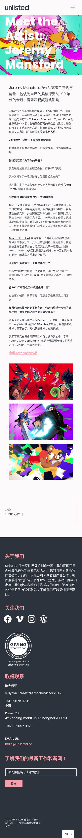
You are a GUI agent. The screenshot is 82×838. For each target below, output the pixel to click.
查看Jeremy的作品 (23, 353)
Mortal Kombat (19, 238)
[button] (72, 7)
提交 (14, 784)
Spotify (14, 205)
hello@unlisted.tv (18, 744)
